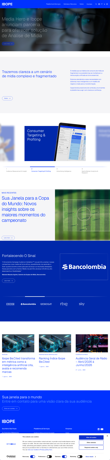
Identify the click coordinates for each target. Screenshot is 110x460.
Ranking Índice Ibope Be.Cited (52, 360)
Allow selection (91, 442)
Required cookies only (91, 447)
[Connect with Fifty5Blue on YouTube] (101, 429)
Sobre (6, 98)
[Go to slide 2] (28, 304)
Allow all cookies (91, 437)
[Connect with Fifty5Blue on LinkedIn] (98, 429)
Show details (89, 456)
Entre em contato (9, 408)
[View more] (29, 149)
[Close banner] (107, 435)
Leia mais (7, 38)
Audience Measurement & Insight (44, 433)
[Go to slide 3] (46, 304)
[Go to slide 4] (64, 304)
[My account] (107, 4)
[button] (53, 4)
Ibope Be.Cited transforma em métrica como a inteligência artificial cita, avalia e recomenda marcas (18, 365)
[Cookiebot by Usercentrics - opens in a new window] (11, 456)
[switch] (49, 456)
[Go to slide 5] (82, 304)
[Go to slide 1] (10, 304)
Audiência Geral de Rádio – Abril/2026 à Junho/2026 (91, 362)
